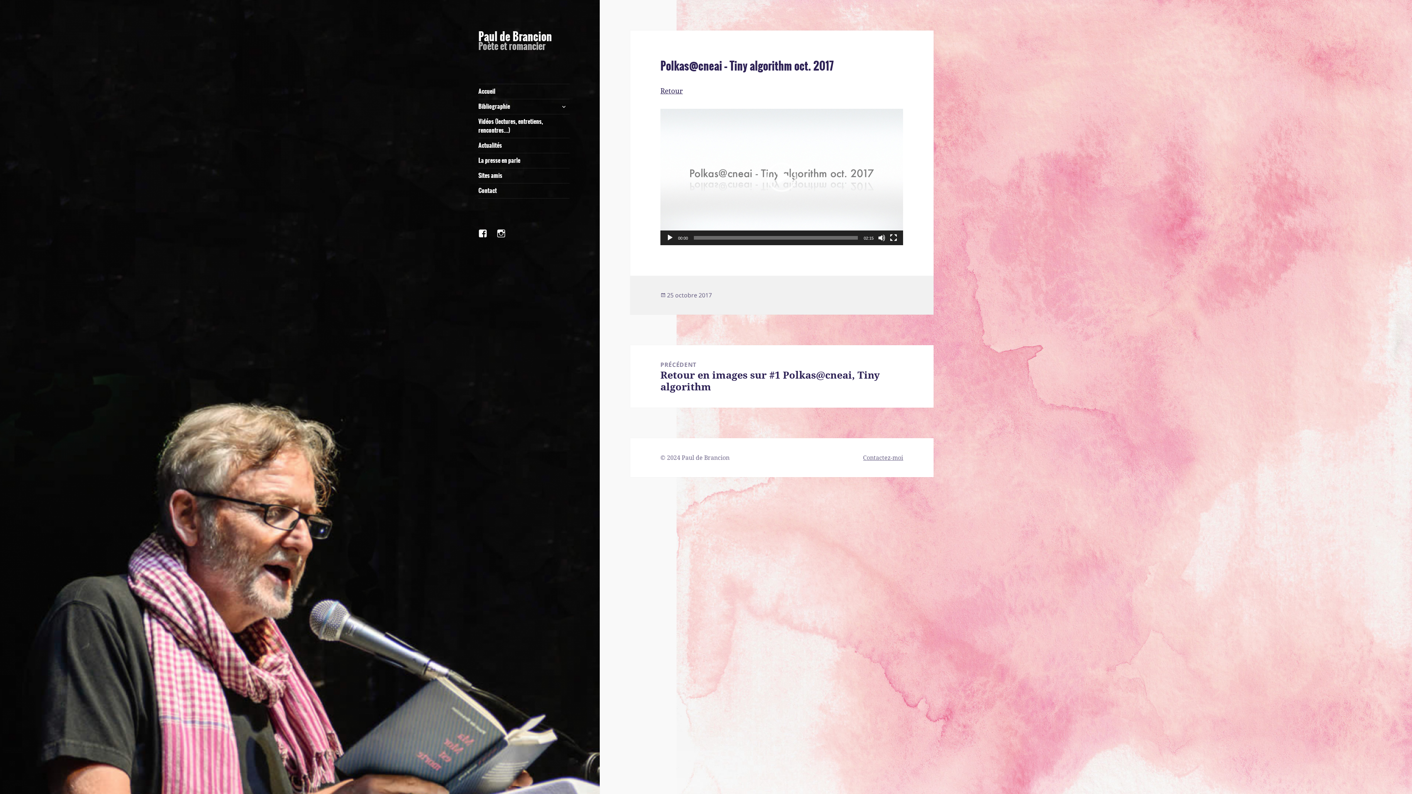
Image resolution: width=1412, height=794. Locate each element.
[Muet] (881, 238)
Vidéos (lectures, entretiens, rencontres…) (510, 126)
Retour (671, 91)
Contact (487, 190)
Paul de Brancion (515, 36)
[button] (781, 177)
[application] (781, 177)
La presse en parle (499, 160)
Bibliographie (494, 106)
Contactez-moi (883, 458)
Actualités (490, 145)
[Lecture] (670, 238)
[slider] (776, 238)
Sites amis (490, 175)
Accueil (486, 91)
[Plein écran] (893, 238)
